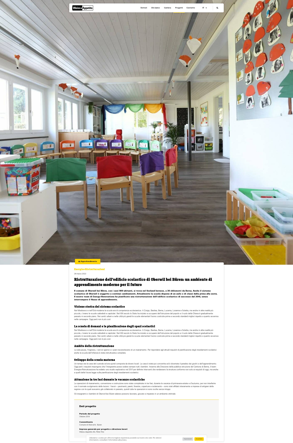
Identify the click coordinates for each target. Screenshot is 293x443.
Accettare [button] (199, 439)
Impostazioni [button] (188, 439)
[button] (217, 8)
